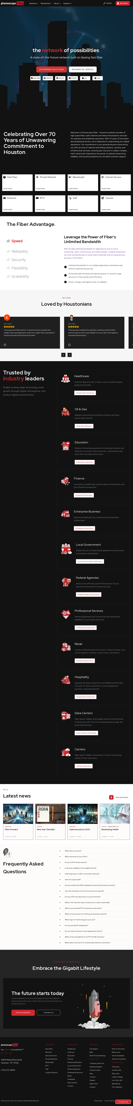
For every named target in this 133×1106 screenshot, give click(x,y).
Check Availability (118, 1056)
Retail (69, 1076)
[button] (33, 3)
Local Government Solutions (90, 561)
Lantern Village (117, 1077)
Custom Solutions (51, 1072)
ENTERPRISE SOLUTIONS (51, 69)
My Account (116, 1052)
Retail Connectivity (84, 661)
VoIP (47, 1069)
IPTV (47, 1066)
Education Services (84, 462)
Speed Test (94, 1084)
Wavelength (49, 1062)
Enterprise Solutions (84, 528)
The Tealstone (117, 1087)
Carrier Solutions (83, 766)
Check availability (23, 1012)
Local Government (74, 1066)
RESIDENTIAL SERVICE (83, 69)
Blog (91, 1074)
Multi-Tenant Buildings (97, 1056)
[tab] (35, 241)
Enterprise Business (75, 1062)
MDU (91, 1052)
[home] (12, 3)
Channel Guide (95, 1070)
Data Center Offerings (86, 733)
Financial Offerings (84, 495)
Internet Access (51, 1056)
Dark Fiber (49, 1049)
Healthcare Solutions (85, 393)
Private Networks (51, 1059)
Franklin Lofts (116, 1070)
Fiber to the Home (118, 1049)
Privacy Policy (98, 1101)
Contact (92, 1087)
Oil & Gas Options (84, 426)
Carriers (70, 1086)
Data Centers (72, 1083)
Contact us (48, 1012)
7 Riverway (115, 1067)
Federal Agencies (74, 1069)
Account (124, 3)
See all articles (122, 797)
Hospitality (71, 1079)
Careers (92, 1077)
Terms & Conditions (119, 1059)
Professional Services (85, 628)
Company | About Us (97, 1063)
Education (71, 1056)
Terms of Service (109, 1101)
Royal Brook (116, 1084)
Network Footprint (96, 1067)
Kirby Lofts (115, 1074)
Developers (94, 1049)
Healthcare (72, 1049)
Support (92, 1080)
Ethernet (48, 1052)
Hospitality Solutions (85, 697)
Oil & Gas (71, 1052)
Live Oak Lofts (117, 1080)
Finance (70, 1059)
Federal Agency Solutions (89, 594)
